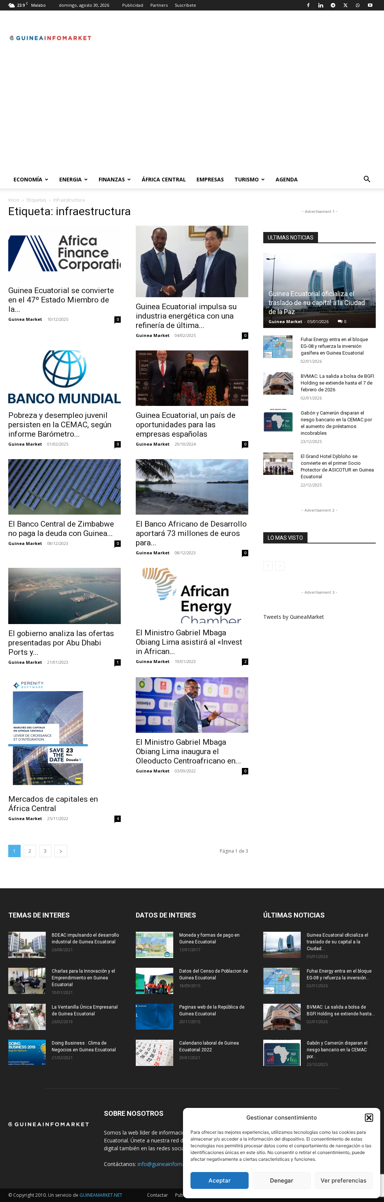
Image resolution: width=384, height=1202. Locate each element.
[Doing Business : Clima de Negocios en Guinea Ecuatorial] (27, 1053)
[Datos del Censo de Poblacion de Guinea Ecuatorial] (154, 981)
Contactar (157, 1195)
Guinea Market (25, 319)
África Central (164, 179)
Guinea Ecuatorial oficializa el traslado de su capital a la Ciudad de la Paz (316, 303)
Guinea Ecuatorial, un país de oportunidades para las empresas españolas (186, 425)
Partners (159, 5)
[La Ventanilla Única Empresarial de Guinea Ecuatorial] (27, 1017)
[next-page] (60, 851)
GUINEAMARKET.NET (101, 1195)
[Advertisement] (192, 114)
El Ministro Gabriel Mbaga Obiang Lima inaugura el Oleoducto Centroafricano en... (188, 751)
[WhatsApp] (357, 5)
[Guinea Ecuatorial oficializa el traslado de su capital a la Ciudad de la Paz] (282, 945)
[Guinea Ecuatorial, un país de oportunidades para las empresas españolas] (192, 378)
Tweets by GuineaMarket (293, 616)
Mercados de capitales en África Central (53, 804)
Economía (28, 179)
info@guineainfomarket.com (172, 1164)
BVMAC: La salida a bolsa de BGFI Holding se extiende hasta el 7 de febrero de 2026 (337, 382)
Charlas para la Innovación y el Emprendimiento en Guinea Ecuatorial (83, 977)
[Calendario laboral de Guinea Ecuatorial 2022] (154, 1053)
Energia (70, 179)
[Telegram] (333, 5)
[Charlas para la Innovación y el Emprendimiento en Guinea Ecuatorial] (27, 981)
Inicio (14, 200)
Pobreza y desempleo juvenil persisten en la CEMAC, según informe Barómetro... (59, 425)
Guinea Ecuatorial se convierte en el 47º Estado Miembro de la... (61, 300)
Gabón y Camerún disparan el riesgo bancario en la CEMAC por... (337, 1049)
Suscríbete (185, 5)
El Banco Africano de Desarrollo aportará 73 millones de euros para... (191, 533)
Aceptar (219, 1180)
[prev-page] (268, 565)
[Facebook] (308, 5)
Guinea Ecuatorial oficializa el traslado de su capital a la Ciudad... (337, 942)
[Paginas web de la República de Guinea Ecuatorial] (154, 1017)
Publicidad (132, 5)
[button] (369, 1117)
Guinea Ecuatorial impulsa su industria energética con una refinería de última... (186, 316)
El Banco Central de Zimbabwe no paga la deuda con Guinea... (61, 528)
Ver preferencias (343, 1180)
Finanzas (112, 179)
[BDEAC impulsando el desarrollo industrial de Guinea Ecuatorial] (27, 945)
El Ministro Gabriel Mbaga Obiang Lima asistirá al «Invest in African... (189, 642)
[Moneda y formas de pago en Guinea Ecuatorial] (154, 945)
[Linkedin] (320, 5)
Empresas (210, 179)
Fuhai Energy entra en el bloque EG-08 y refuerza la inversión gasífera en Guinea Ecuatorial (334, 346)
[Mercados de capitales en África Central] (64, 733)
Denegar (281, 1180)
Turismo (246, 179)
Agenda (287, 179)
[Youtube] (370, 5)
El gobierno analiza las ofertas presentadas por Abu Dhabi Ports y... (61, 643)
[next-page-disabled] (280, 565)
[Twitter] (345, 5)
